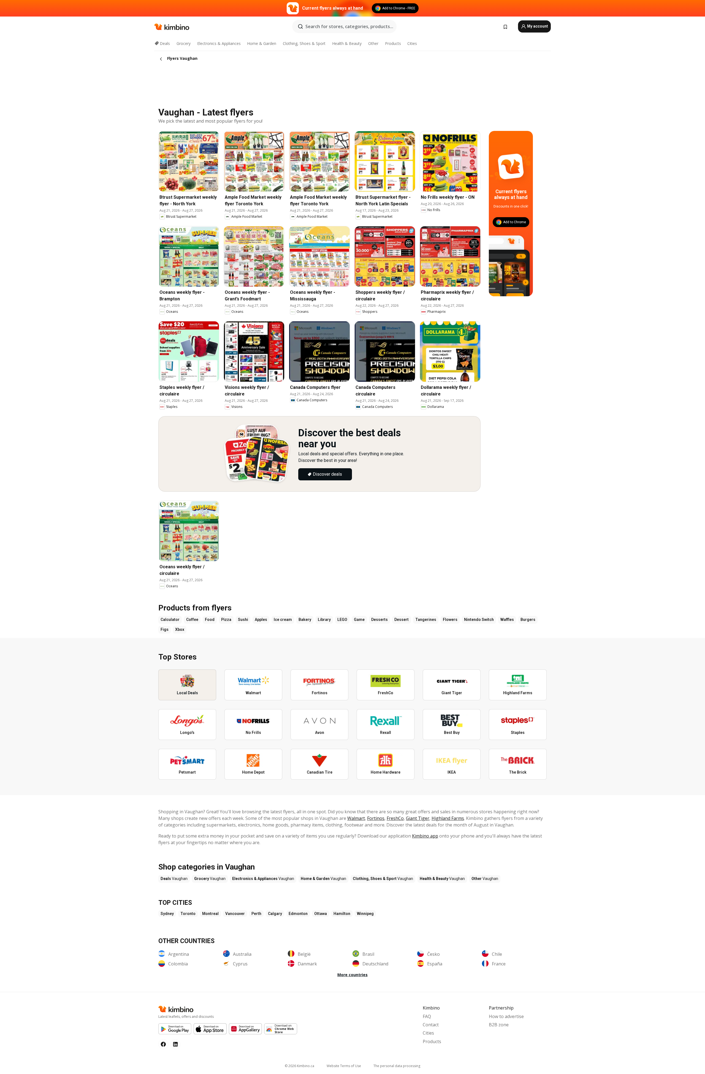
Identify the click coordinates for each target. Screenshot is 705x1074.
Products (393, 43)
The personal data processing (396, 1066)
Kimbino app (425, 836)
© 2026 (299, 1066)
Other (373, 43)
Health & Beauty (347, 43)
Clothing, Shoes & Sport (304, 43)
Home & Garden (261, 43)
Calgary (275, 913)
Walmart (356, 818)
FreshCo (395, 818)
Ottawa (320, 913)
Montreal (210, 913)
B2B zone (499, 1025)
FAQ (427, 1016)
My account (537, 26)
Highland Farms (448, 818)
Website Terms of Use (344, 1066)
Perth (256, 913)
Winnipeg (365, 913)
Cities (412, 43)
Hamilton (341, 913)
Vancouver (235, 913)
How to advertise (506, 1016)
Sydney (167, 913)
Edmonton (298, 913)
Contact (431, 1025)
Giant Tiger (417, 818)
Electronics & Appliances (219, 43)
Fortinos (375, 818)
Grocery (184, 43)
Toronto (188, 913)
